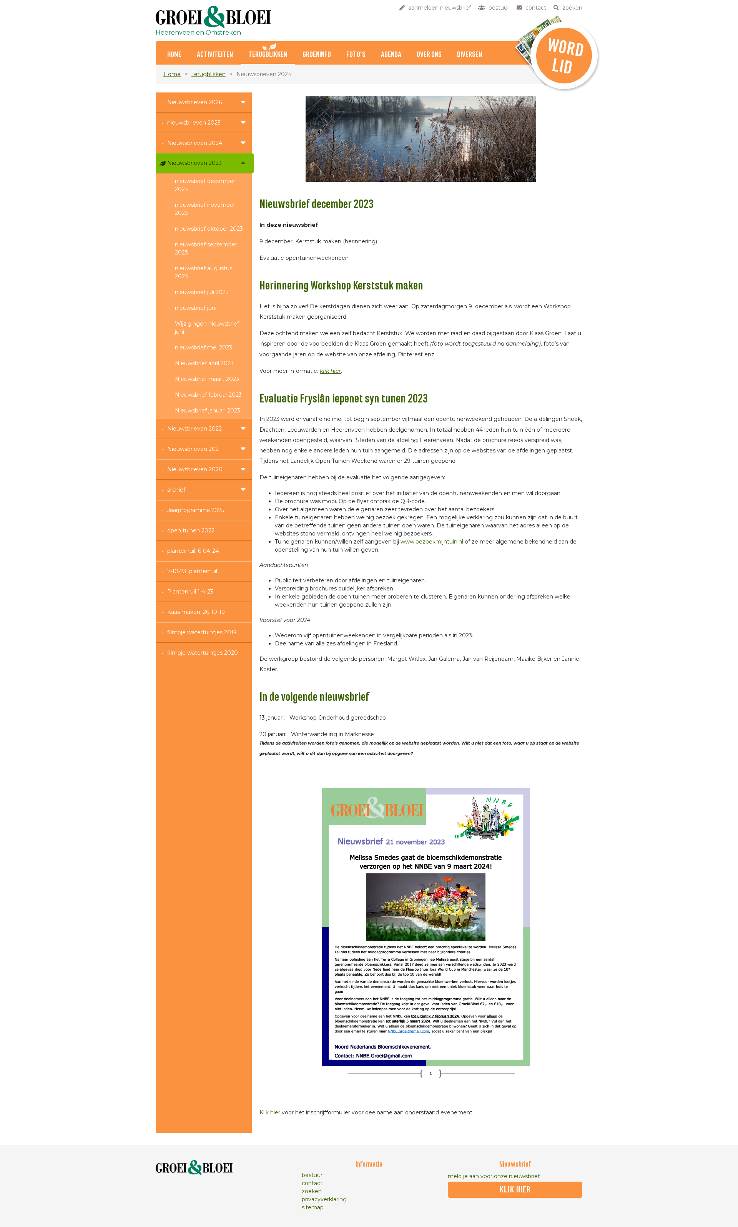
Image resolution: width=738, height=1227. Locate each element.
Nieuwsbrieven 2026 (194, 102)
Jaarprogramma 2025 (195, 510)
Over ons (429, 55)
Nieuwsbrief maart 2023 (207, 379)
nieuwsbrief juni (195, 307)
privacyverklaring (324, 1199)
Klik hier (269, 1112)
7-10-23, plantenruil (192, 571)
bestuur (312, 1175)
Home (172, 74)
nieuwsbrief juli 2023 (202, 292)
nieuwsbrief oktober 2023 (209, 228)
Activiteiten (215, 55)
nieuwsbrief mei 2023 (203, 347)
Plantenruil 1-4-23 (190, 591)
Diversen (469, 55)
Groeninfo (317, 55)
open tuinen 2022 (190, 530)
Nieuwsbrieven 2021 (194, 449)
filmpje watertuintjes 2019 (202, 632)
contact (312, 1183)
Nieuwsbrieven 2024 (194, 143)
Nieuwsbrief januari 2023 (207, 410)
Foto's (356, 55)
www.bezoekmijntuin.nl (432, 541)
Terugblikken (267, 55)
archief (176, 489)
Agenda (391, 55)
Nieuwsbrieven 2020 (195, 469)
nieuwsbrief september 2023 (206, 248)
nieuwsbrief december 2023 (205, 185)
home (174, 55)
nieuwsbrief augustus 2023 (203, 272)
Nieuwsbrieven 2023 (194, 163)
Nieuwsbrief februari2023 (208, 394)
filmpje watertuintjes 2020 (202, 652)
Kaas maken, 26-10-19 (196, 612)
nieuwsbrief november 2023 (205, 208)
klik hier (330, 370)
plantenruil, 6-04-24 (193, 550)
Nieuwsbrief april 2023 (204, 363)
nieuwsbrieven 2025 (193, 122)
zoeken (312, 1191)
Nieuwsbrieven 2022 (194, 428)
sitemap (313, 1207)
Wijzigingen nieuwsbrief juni (207, 327)
